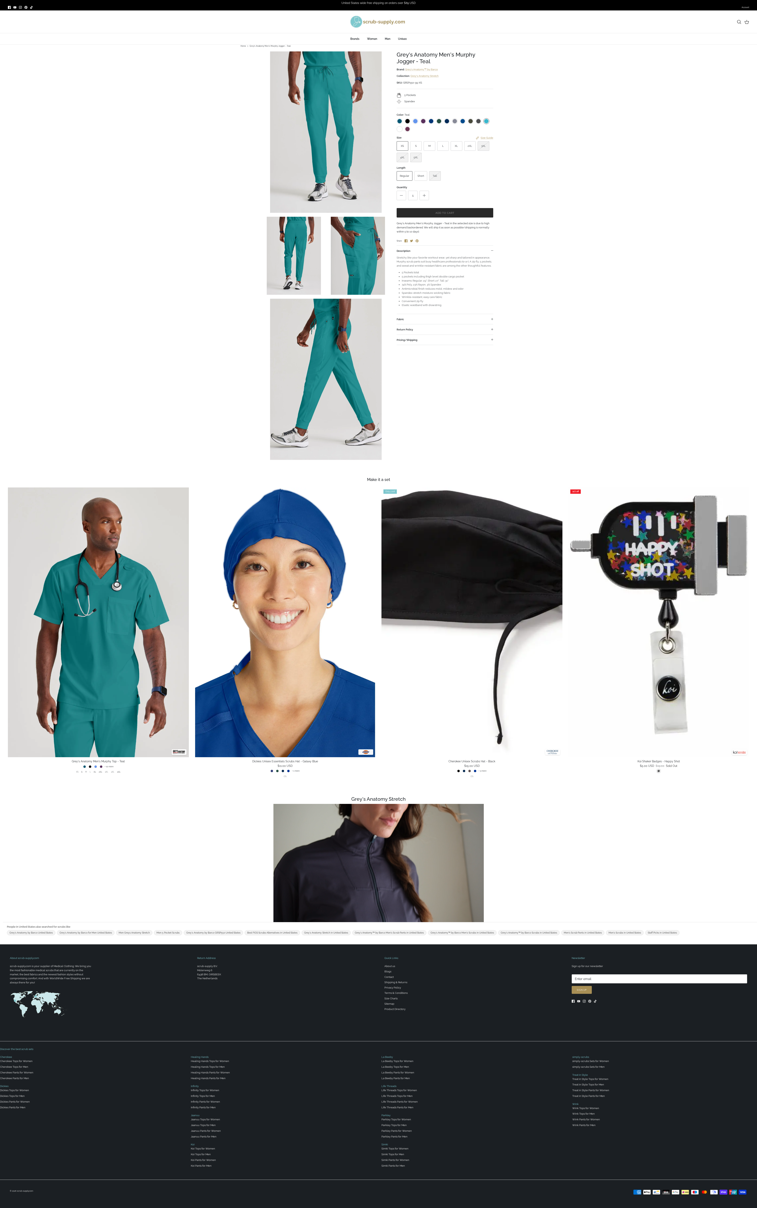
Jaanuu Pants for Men (203, 1136)
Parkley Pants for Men (394, 1136)
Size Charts (391, 998)
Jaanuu (195, 1115)
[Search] (739, 22)
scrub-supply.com (25, 1191)
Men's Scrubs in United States (625, 932)
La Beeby (387, 1056)
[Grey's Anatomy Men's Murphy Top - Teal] (98, 622)
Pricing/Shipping (407, 340)
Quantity (402, 187)
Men (387, 38)
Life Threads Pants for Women (399, 1101)
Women (372, 38)
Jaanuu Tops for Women (205, 1119)
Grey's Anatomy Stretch (424, 75)
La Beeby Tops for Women (397, 1061)
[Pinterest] (25, 7)
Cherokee (6, 1056)
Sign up (582, 990)
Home (243, 46)
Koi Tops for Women (203, 1148)
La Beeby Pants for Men (395, 1078)
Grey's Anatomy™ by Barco (421, 69)
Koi (193, 1144)
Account (745, 7)
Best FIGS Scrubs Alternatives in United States (272, 932)
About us (389, 966)
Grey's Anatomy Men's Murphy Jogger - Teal (270, 46)
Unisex (402, 38)
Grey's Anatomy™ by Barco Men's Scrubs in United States (462, 932)
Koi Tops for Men (201, 1154)
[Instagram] (20, 7)
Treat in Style (580, 1074)
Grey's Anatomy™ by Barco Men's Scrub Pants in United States (389, 932)
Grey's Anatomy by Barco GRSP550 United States (213, 932)
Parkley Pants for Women (396, 1130)
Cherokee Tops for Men (14, 1066)
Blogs (387, 971)
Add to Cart (444, 212)
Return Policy (405, 329)
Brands (354, 38)
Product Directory (395, 1009)
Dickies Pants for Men (12, 1107)
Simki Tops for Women (394, 1148)
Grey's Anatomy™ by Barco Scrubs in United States (529, 932)
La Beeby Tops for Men (395, 1066)
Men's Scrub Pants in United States (583, 932)
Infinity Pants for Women (205, 1101)
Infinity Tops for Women (205, 1090)
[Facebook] (9, 7)
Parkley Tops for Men (394, 1125)
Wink (575, 1104)
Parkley (386, 1115)
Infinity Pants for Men (203, 1107)
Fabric (400, 319)
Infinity (195, 1086)
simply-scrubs (580, 1056)
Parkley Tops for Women (396, 1119)
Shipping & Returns (395, 982)
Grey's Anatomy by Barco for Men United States (86, 932)
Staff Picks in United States (662, 932)
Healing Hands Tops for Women (210, 1061)
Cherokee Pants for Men (14, 1078)
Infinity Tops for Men (203, 1096)
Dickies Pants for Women (15, 1101)
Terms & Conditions (396, 992)
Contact (389, 977)
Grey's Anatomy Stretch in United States (326, 932)
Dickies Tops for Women (14, 1090)
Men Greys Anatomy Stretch (134, 932)
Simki (384, 1144)
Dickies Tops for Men (12, 1096)
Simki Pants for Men (393, 1165)
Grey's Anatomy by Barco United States (31, 932)
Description (403, 250)
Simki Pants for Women (395, 1160)
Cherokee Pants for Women (16, 1072)
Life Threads (388, 1086)
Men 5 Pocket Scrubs (168, 932)
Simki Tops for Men (392, 1154)
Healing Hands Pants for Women (210, 1072)
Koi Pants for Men (201, 1165)
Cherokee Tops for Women (16, 1061)
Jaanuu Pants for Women (206, 1130)
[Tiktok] (31, 7)
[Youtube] (14, 7)
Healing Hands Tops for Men (208, 1066)
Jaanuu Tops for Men (203, 1125)
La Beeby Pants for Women (397, 1072)
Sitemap (389, 1003)
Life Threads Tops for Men (397, 1096)
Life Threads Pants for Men (397, 1107)
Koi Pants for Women (203, 1160)
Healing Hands (200, 1056)
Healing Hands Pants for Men (208, 1078)
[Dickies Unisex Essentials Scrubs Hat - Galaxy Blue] (285, 622)
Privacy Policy (392, 987)
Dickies (4, 1086)
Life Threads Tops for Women (399, 1090)
